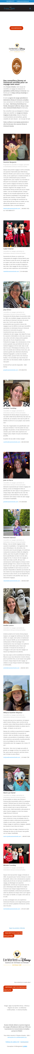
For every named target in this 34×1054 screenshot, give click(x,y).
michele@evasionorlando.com (11, 909)
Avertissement (24, 1042)
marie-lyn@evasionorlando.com (12, 836)
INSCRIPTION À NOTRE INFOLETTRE (12, 934)
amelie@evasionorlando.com (11, 668)
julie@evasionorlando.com (10, 502)
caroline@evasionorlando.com (11, 442)
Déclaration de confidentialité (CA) (17, 1037)
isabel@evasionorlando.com (11, 271)
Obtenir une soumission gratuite (14, 988)
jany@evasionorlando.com (10, 370)
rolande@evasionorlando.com (11, 581)
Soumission (16, 28)
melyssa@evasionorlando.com (11, 757)
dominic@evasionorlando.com (11, 208)
